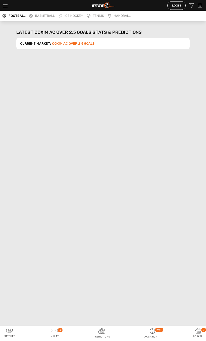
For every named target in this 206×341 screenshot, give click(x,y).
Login (176, 5)
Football (17, 16)
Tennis (98, 16)
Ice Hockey (74, 16)
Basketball (45, 16)
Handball (122, 16)
